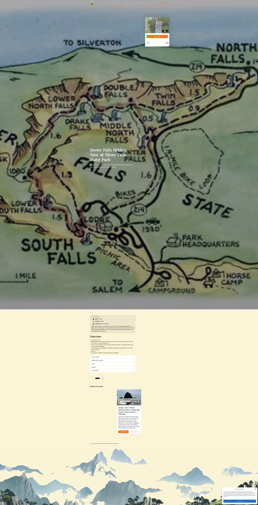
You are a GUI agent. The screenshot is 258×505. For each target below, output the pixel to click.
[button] (255, 489)
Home (112, 3)
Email (103, 378)
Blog (132, 3)
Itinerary (93, 367)
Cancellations (95, 370)
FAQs (137, 3)
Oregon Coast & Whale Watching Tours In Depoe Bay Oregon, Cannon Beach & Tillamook (129, 411)
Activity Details (95, 357)
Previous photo (163, 31)
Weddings (127, 3)
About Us (143, 3)
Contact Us (150, 3)
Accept (239, 501)
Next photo (167, 31)
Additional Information (97, 360)
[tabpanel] (157, 25)
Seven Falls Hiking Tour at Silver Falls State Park (105, 443)
